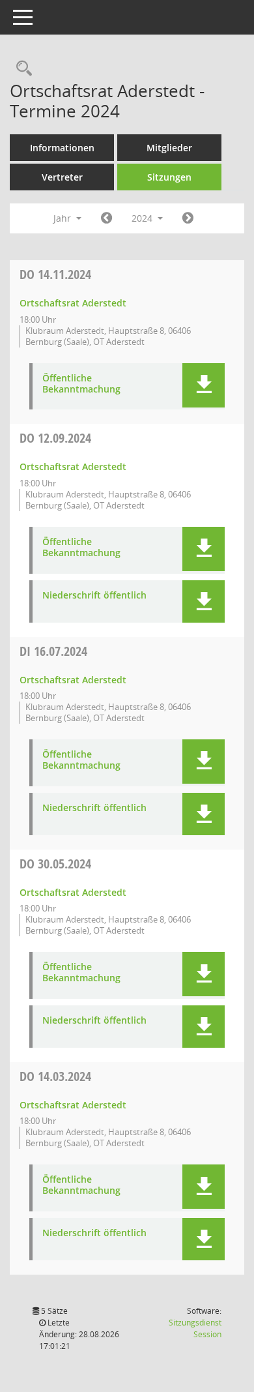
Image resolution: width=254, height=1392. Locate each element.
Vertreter (62, 177)
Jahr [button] (63, 218)
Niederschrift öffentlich (94, 595)
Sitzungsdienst (195, 1328)
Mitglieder (169, 147)
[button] (203, 385)
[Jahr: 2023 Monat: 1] (106, 218)
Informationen (62, 147)
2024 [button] (143, 218)
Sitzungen (169, 177)
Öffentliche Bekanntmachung (81, 384)
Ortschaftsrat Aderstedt (73, 303)
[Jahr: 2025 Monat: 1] (188, 218)
